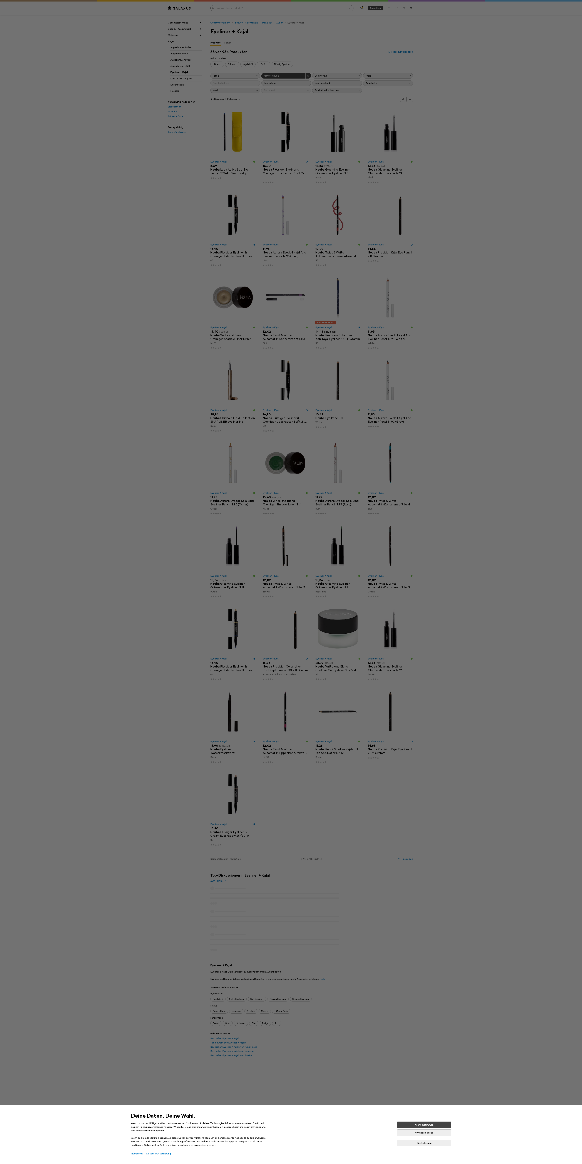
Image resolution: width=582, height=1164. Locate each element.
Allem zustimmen (424, 1124)
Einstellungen (424, 1143)
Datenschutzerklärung (158, 1153)
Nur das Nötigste (424, 1132)
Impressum (137, 1153)
